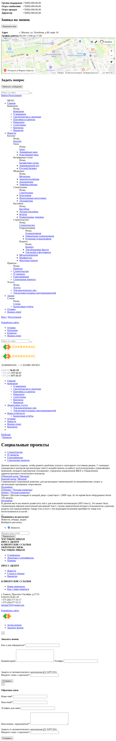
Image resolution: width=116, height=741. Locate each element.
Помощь (11, 560)
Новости (11, 133)
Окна (22, 149)
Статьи (17, 304)
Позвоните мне (9, 26)
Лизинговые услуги (17, 405)
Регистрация (14, 95)
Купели (23, 214)
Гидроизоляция (33, 233)
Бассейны (24, 209)
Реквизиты (18, 122)
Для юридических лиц (24, 290)
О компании (19, 114)
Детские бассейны (28, 211)
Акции (10, 295)
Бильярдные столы (29, 163)
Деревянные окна (28, 152)
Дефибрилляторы (28, 184)
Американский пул (29, 165)
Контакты (18, 127)
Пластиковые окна (29, 154)
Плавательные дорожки (31, 217)
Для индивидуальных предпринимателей (34, 293)
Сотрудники (19, 125)
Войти (4, 95)
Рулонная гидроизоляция (38, 238)
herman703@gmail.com (12, 605)
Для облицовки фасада (37, 249)
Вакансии (18, 130)
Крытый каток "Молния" (14, 479)
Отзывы (11, 309)
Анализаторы (26, 182)
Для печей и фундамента (38, 252)
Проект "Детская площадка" (15, 492)
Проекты (18, 268)
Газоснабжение (21, 276)
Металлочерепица (28, 255)
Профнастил (25, 257)
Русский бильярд (28, 168)
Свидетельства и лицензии (27, 116)
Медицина (24, 176)
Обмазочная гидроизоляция (39, 236)
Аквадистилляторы (29, 179)
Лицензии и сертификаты (20, 558)
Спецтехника (26, 192)
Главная (11, 103)
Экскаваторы (26, 201)
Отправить (7, 681)
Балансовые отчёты (23, 306)
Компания (18, 111)
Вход (4, 317)
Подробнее (7, 487)
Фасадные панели (28, 260)
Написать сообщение (12, 87)
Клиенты (12, 333)
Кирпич (29, 247)
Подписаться (8, 536)
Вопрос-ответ (14, 312)
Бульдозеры (25, 195)
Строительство (27, 225)
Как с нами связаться (18, 589)
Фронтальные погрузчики (32, 198)
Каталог (17, 141)
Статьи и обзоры (15, 573)
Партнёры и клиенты (24, 119)
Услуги (17, 287)
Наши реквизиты (16, 586)
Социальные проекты (24, 279)
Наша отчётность (16, 413)
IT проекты (19, 274)
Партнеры (12, 330)
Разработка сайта (10, 322)
